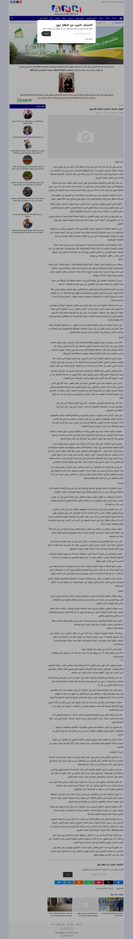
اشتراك (46, 33)
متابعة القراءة (89, 39)
